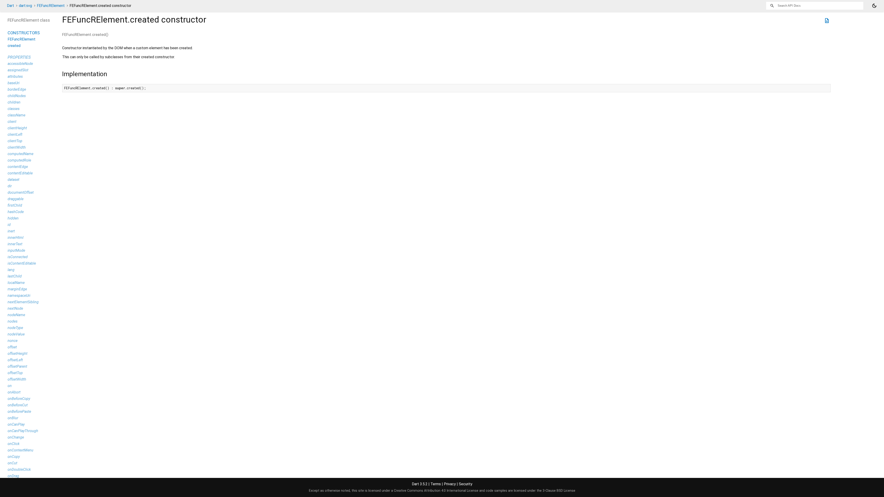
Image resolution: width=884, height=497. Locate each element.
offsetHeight (17, 353)
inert (11, 231)
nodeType (15, 328)
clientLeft (15, 134)
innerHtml (15, 237)
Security (465, 484)
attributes (15, 76)
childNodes (17, 96)
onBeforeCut (18, 405)
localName (16, 282)
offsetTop (15, 373)
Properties (19, 57)
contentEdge (18, 167)
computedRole (19, 160)
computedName (20, 154)
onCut (12, 463)
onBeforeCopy (19, 398)
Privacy (450, 484)
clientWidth (17, 147)
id (9, 224)
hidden (13, 218)
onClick (14, 444)
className (16, 115)
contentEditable (20, 173)
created (14, 45)
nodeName (16, 315)
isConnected (18, 257)
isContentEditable (22, 263)
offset (12, 347)
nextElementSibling (23, 302)
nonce (12, 340)
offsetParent (17, 366)
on (10, 386)
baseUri (14, 83)
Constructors (24, 32)
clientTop (15, 141)
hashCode (16, 212)
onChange (16, 437)
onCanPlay (16, 424)
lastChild (15, 276)
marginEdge (17, 289)
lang (11, 270)
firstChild (15, 205)
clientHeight (17, 128)
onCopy (14, 456)
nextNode (15, 308)
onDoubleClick (19, 469)
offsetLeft (15, 360)
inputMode (16, 250)
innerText (15, 244)
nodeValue (16, 334)
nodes (12, 321)
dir (10, 186)
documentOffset (21, 192)
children (14, 102)
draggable (15, 199)
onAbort (14, 392)
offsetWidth (17, 379)
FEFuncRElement (51, 5)
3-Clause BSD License (559, 491)
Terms (435, 484)
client (12, 121)
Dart (10, 5)
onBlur (13, 418)
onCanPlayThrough (23, 431)
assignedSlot (18, 70)
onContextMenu (20, 450)
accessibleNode (20, 63)
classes (14, 109)
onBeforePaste (19, 411)
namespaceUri (19, 295)
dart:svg (25, 5)
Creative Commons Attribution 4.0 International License (436, 491)
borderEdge (17, 89)
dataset (13, 179)
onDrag (13, 476)
